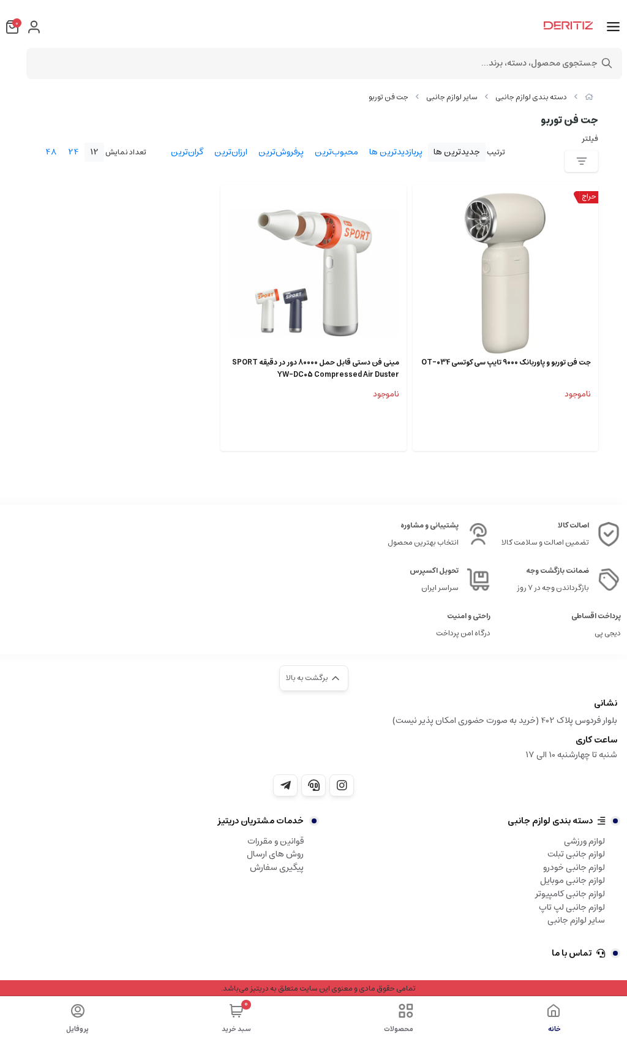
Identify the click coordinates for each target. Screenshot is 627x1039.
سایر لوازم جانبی (452, 97)
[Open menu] (613, 27)
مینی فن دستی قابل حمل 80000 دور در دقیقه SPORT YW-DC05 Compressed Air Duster (315, 369)
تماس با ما (571, 953)
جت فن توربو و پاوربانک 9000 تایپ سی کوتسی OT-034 (506, 363)
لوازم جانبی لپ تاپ (572, 907)
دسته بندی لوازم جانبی (531, 97)
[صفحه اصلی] (589, 97)
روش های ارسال (275, 854)
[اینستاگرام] (341, 785)
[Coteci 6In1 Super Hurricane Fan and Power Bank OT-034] (505, 273)
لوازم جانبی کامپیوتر (570, 893)
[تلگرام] (285, 785)
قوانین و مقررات (275, 841)
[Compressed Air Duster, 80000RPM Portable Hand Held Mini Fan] (313, 273)
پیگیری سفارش (277, 867)
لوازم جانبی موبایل (572, 880)
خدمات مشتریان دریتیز (260, 821)
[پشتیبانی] (313, 785)
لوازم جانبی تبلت (576, 854)
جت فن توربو (388, 97)
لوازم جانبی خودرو (574, 867)
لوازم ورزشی (584, 841)
